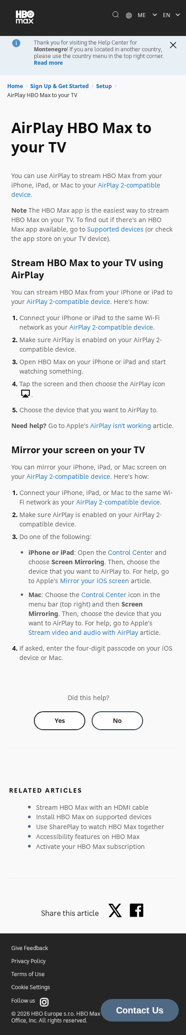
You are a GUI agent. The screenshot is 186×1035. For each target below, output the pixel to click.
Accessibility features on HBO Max (88, 836)
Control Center (130, 552)
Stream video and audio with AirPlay (83, 632)
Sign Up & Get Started (59, 86)
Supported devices (115, 229)
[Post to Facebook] (136, 910)
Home (15, 86)
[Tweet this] (117, 911)
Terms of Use (28, 974)
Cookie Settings (30, 987)
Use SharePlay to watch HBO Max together (100, 826)
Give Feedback (29, 948)
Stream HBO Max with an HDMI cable (92, 807)
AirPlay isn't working (120, 425)
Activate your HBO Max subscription (90, 846)
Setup (104, 86)
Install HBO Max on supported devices (94, 816)
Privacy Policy (28, 961)
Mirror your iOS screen (94, 580)
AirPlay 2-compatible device (68, 301)
